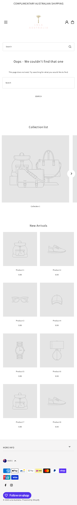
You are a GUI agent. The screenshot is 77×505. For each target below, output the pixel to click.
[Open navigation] (11, 22)
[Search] (70, 46)
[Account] (66, 22)
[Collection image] (35, 169)
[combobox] (38, 46)
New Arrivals (38, 226)
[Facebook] (5, 485)
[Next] (71, 174)
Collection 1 (35, 206)
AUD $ (10, 461)
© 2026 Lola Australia (12, 500)
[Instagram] (11, 485)
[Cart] (72, 22)
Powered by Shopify (30, 500)
